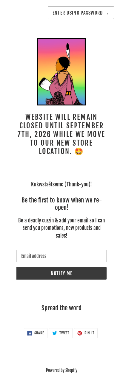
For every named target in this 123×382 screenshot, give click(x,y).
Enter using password (81, 13)
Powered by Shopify (61, 370)
